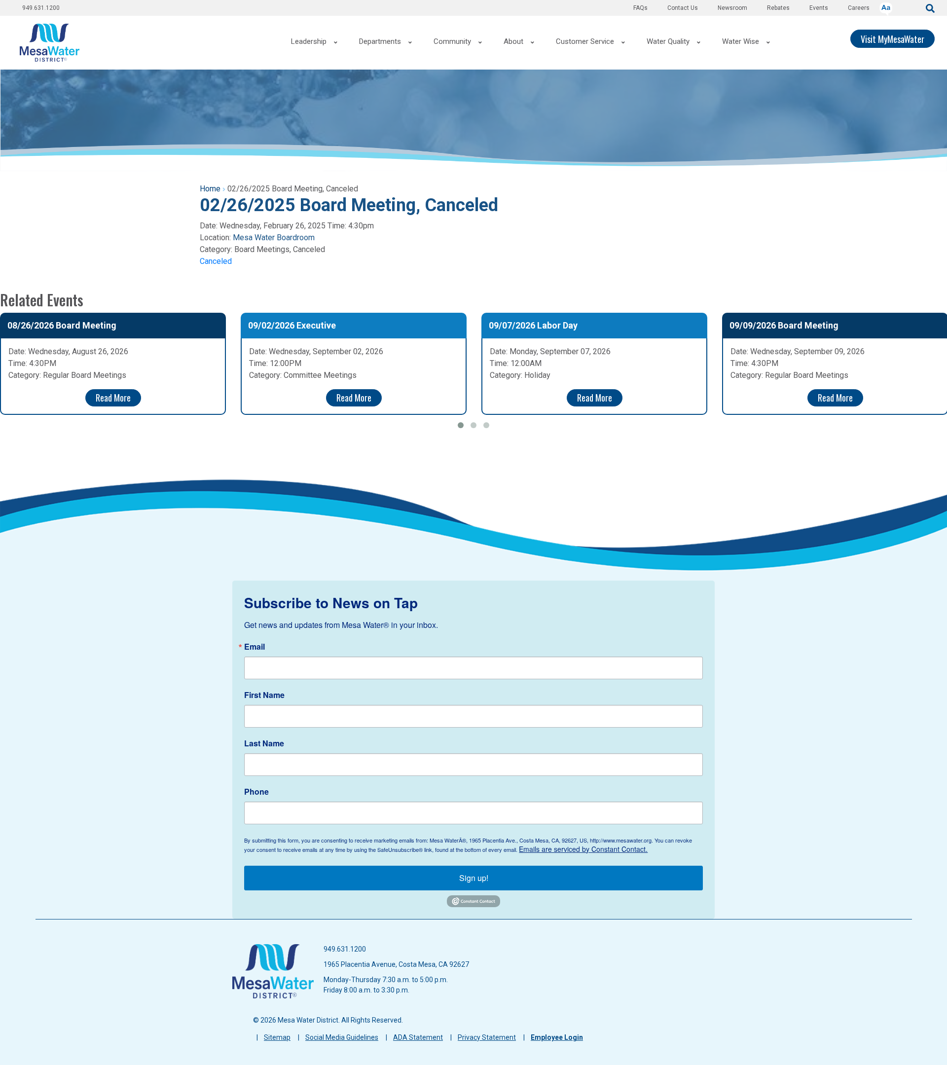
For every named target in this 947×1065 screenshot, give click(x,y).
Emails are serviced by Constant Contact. (583, 849)
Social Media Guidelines (341, 1037)
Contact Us (682, 7)
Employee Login (557, 1037)
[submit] (930, 7)
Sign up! (473, 877)
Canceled (216, 261)
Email (254, 647)
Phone (256, 792)
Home (210, 188)
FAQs (640, 7)
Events (818, 7)
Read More (113, 397)
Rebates (778, 7)
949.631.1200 (41, 7)
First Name (264, 695)
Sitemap (277, 1037)
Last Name (264, 743)
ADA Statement (418, 1037)
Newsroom (732, 7)
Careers (859, 7)
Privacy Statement (487, 1037)
